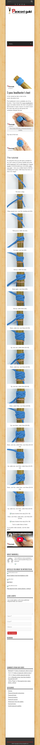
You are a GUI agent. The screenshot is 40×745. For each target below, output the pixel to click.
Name (9, 616)
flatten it (25, 164)
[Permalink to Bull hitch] (10, 578)
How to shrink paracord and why (21, 675)
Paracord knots (12, 695)
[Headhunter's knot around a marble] (20, 150)
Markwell (10, 670)
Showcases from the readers (16, 701)
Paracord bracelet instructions (16, 693)
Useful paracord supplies (14, 706)
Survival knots (12, 703)
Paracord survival (12, 699)
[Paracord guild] (20, 12)
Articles (10, 691)
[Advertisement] (20, 27)
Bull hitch (9, 582)
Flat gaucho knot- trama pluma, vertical (19, 588)
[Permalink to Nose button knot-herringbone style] (12, 572)
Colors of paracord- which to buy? (24, 670)
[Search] (31, 1)
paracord (13, 164)
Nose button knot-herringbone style (17, 575)
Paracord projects (13, 697)
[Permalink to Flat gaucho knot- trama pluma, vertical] (12, 585)
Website (9, 627)
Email (9, 621)
